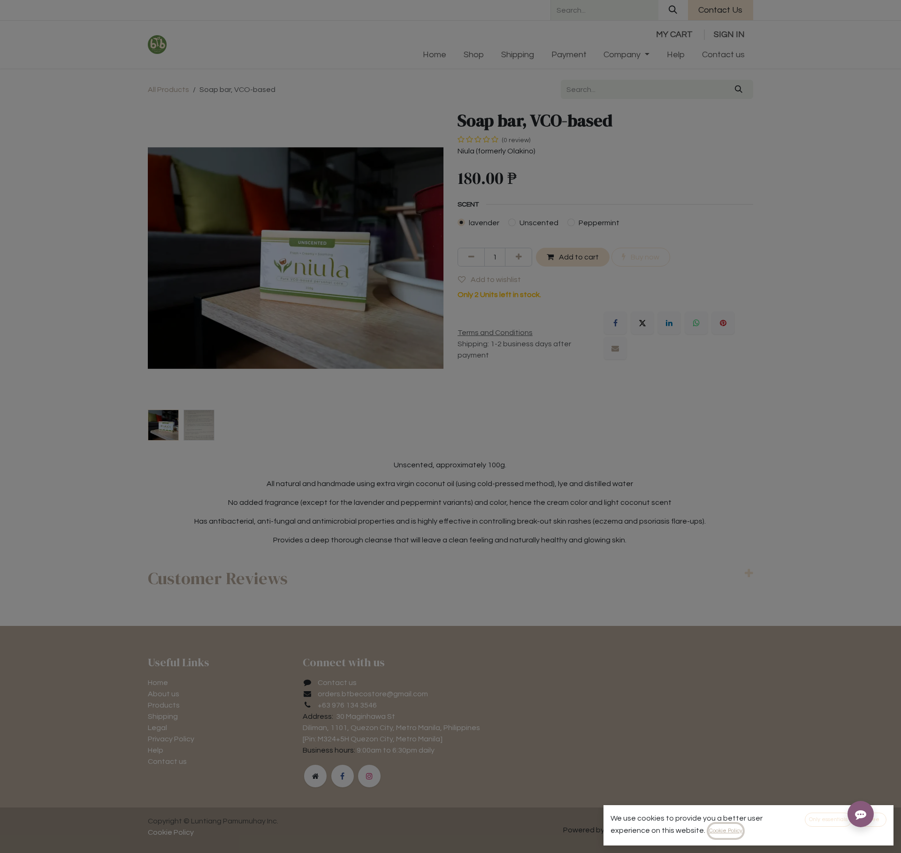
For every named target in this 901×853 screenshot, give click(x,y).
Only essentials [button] (828, 819)
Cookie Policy (725, 831)
